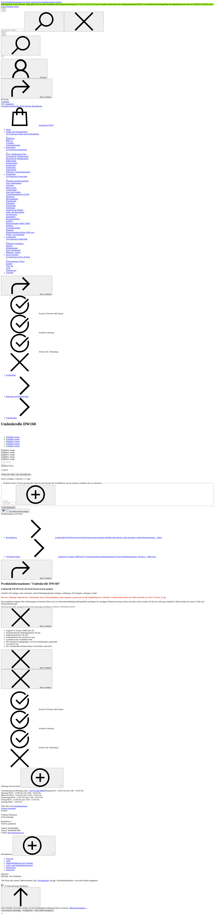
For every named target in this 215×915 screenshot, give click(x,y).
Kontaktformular (20, 806)
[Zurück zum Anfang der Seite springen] (20, 897)
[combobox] (12, 30)
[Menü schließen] (7, 152)
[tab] (84, 537)
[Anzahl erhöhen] (35, 495)
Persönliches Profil (16, 106)
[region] (107, 4)
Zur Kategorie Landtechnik (16, 239)
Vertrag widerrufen (8, 808)
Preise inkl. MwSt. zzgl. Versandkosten (16, 474)
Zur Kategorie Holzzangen (16, 150)
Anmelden (5, 102)
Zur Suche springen (30, 2)
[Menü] (3, 10)
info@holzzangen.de (15, 833)
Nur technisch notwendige (11, 910)
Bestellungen (37, 106)
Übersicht (5, 106)
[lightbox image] (13, 437)
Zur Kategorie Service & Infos (18, 257)
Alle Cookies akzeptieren (44, 910)
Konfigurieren (27, 910)
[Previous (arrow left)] (2, 464)
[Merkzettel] (2, 58)
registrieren (9, 104)
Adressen (28, 106)
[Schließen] (2, 913)
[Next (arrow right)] (4, 464)
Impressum (10, 870)
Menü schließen (45, 97)
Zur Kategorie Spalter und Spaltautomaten (22, 134)
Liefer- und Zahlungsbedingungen (19, 865)
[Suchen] (44, 22)
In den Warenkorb (8, 507)
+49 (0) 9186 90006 (37, 791)
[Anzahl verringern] (5, 503)
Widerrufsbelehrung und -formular (19, 863)
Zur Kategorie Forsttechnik (16, 176)
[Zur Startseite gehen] (10, 6)
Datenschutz (11, 868)
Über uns (9, 859)
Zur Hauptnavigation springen (50, 2)
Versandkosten (43, 880)
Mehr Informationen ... (78, 908)
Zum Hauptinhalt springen (11, 2)
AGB (8, 861)
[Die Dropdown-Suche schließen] (84, 22)
